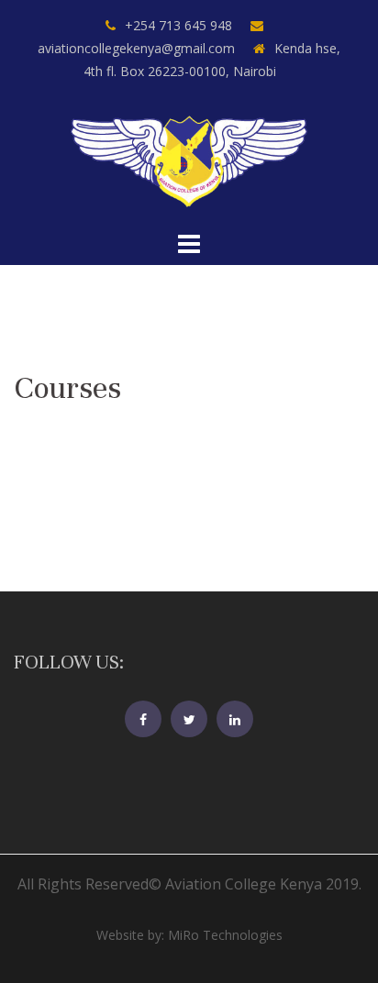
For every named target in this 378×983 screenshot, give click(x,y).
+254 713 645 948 (178, 25)
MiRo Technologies (225, 935)
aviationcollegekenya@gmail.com (136, 48)
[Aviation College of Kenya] (189, 159)
